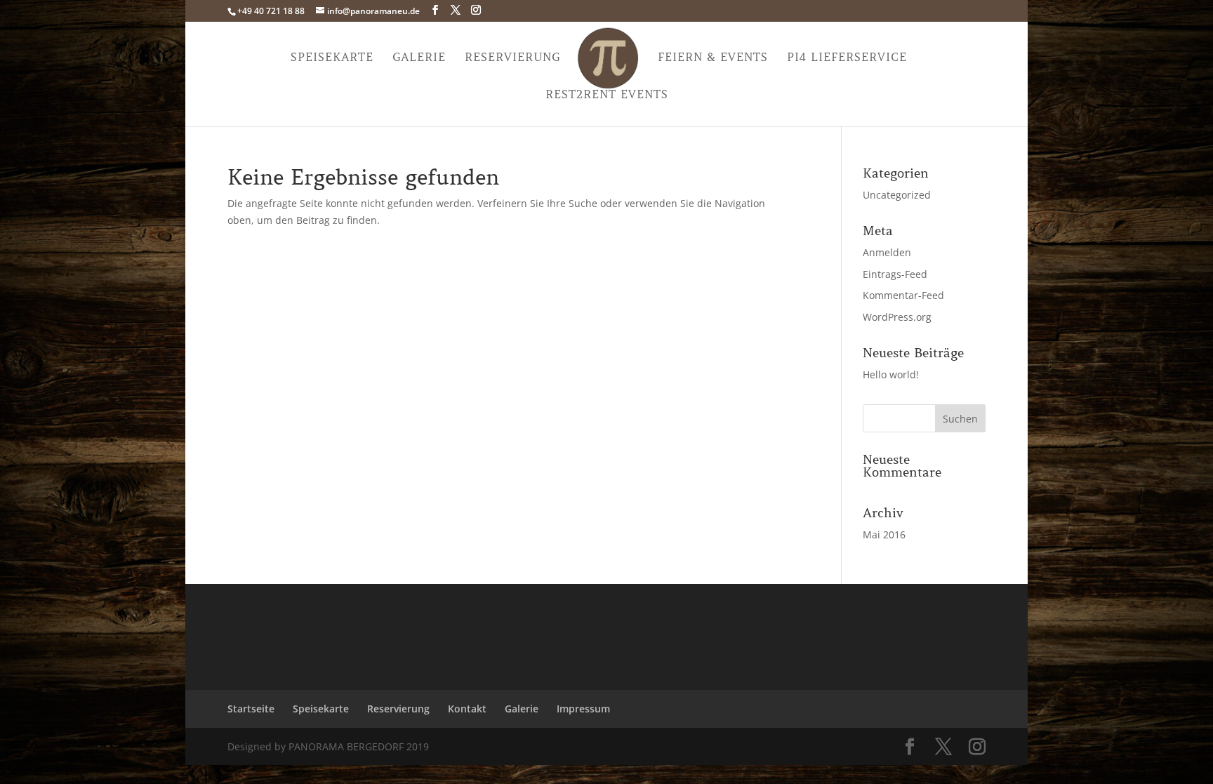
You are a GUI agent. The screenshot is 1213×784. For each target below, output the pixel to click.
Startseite (250, 708)
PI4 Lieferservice (847, 58)
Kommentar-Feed (903, 295)
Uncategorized (897, 194)
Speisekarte (332, 58)
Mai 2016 (884, 534)
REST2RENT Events (606, 95)
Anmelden (887, 252)
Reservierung (512, 58)
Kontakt (467, 708)
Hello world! (891, 374)
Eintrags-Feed (895, 274)
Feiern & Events (713, 58)
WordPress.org (897, 317)
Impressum (583, 708)
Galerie (419, 58)
